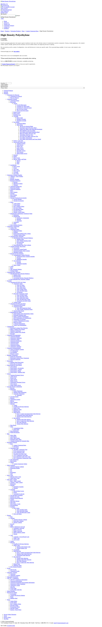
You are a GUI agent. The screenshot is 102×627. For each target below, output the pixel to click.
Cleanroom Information (16, 581)
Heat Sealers (13, 461)
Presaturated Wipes (15, 607)
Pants (18, 163)
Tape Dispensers (14, 459)
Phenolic (19, 219)
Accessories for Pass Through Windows (23, 278)
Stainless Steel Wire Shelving (24, 559)
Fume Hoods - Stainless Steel (17, 372)
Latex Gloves (20, 147)
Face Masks (16, 122)
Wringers (15, 185)
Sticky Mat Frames (15, 438)
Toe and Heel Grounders (16, 495)
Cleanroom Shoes (14, 100)
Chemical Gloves (21, 143)
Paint (11, 268)
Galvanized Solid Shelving (23, 555)
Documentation (14, 505)
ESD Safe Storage (14, 501)
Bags (23, 31)
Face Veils (16, 173)
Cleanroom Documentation (14, 335)
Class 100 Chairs (21, 286)
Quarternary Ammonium (23, 218)
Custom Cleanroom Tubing (20, 464)
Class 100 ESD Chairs (22, 296)
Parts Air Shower (14, 97)
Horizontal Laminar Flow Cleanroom (19, 358)
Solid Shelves (16, 412)
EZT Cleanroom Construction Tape (22, 458)
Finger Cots (19, 146)
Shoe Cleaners (13, 192)
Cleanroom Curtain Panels (20, 249)
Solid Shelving (17, 551)
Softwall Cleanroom (15, 359)
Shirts (18, 162)
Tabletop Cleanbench (15, 331)
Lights (11, 266)
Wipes (11, 202)
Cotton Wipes (16, 203)
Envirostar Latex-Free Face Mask (28, 127)
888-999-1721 (4, 4)
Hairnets (15, 155)
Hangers (12, 398)
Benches (12, 388)
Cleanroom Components (13, 226)
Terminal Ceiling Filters (19, 235)
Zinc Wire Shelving (21, 422)
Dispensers (13, 389)
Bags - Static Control (15, 481)
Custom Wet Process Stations (17, 595)
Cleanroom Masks (21, 123)
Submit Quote (4, 12)
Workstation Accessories (19, 319)
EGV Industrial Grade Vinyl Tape (21, 456)
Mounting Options (18, 252)
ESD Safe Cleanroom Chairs (20, 293)
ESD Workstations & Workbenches (22, 318)
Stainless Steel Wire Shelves (24, 419)
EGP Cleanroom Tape (18, 452)
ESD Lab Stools (17, 514)
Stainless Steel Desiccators (17, 362)
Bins (11, 516)
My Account (11, 7)
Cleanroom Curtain (15, 585)
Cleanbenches (10, 326)
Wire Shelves (16, 418)
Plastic (11, 597)
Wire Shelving (17, 556)
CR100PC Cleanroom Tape (20, 449)
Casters (15, 405)
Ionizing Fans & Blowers (16, 498)
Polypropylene (20, 242)
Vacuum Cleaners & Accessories (18, 198)
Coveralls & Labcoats (18, 494)
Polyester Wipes (17, 208)
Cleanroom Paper (14, 342)
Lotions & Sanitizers (15, 189)
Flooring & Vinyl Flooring (17, 253)
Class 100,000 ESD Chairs (23, 299)
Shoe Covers (16, 157)
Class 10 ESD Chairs (22, 295)
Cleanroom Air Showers (13, 95)
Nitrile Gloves (20, 149)
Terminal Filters (14, 270)
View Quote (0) (5, 11)
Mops (11, 190)
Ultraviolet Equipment (12, 577)
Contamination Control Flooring (21, 255)
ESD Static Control (12, 479)
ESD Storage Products (16, 566)
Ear (11, 469)
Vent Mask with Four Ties (26, 135)
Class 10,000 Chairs (22, 289)
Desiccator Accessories (16, 363)
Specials (6, 92)
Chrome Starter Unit (22, 548)
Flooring (19, 258)
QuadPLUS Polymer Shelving (21, 406)
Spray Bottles (13, 195)
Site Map (6, 618)
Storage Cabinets (17, 522)
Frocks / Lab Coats (18, 140)
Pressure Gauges (14, 353)
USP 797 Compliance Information (18, 579)
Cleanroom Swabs (14, 571)
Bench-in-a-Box (17, 322)
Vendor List (7, 24)
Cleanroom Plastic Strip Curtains (21, 250)
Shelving (12, 403)
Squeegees (13, 196)
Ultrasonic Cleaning (12, 572)
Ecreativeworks (11, 625)
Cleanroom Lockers (15, 399)
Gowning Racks (14, 396)
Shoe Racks (13, 425)
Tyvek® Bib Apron (21, 105)
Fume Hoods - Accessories (17, 368)
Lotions (12, 499)
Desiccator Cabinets (18, 521)
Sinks (11, 426)
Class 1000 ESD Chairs (23, 298)
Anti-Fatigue (13, 436)
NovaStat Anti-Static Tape (20, 454)
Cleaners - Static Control (16, 482)
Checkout (9, 9)
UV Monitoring (14, 351)
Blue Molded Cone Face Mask (27, 130)
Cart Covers (16, 539)
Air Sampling (13, 352)
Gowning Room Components (14, 386)
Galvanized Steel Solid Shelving (25, 415)
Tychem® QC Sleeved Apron (24, 107)
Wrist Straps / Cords (15, 504)
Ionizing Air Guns (14, 496)
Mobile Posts (16, 411)
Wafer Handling (11, 591)
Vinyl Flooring (17, 260)
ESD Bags (16, 446)
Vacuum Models (17, 199)
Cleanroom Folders (15, 345)
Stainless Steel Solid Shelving (24, 416)
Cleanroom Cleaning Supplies (14, 175)
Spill (11, 474)
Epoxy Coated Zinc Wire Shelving (25, 421)
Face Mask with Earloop (26, 137)
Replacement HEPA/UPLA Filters (22, 233)
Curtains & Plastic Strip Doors (17, 246)
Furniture (9, 280)
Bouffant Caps (17, 115)
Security (12, 524)
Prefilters (15, 232)
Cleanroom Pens (14, 343)
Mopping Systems (17, 183)
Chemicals (16, 222)
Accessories (20, 243)
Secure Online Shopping (10, 614)
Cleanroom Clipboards (16, 338)
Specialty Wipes (17, 210)
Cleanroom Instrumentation (14, 348)
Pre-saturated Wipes (18, 209)
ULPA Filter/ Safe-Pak (16, 589)
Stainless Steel (20, 239)
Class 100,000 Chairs (22, 290)
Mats (8, 433)
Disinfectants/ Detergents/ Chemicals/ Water (21, 213)
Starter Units (16, 408)
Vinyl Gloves (20, 152)
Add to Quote (4, 84)
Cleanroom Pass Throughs (17, 236)
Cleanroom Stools (17, 306)
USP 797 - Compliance (13, 578)
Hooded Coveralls (21, 119)
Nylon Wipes (16, 205)
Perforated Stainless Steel (19, 315)
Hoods (15, 156)
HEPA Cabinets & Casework (17, 526)
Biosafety (12, 333)
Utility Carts (16, 538)
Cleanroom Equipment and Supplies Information (22, 582)
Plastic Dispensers (17, 391)
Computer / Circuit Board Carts (21, 536)
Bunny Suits (20, 117)
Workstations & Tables (16, 312)
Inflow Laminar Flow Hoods (17, 329)
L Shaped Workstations (19, 323)
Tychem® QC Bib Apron (23, 106)
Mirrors (12, 401)
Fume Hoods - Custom (16, 369)
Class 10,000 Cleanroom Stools (24, 309)
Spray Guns (10, 475)
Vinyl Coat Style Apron (22, 110)
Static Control (16, 265)
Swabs (8, 568)
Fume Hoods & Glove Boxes (14, 365)
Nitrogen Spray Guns (15, 476)
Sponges (12, 193)
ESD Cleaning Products (16, 225)
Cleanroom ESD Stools (19, 305)
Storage (9, 515)
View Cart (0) (4, 8)
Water (14, 223)
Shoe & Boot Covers (18, 491)
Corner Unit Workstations (19, 325)
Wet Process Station (12, 592)
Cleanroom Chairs (18, 283)
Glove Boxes (13, 366)
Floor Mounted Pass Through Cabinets (20, 279)
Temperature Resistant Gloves (17, 382)
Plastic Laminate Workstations (21, 316)
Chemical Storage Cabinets (17, 466)
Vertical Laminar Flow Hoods (17, 332)
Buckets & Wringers (15, 180)
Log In (7, 5)
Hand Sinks (16, 429)
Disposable (13, 102)
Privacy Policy (7, 617)
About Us (6, 22)
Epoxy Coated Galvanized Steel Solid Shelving (28, 413)
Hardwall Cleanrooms (15, 356)
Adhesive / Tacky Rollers (16, 176)
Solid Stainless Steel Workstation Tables (23, 313)
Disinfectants (16, 216)
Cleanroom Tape (14, 448)
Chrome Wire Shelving (22, 423)
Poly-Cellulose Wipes (18, 206)
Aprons (15, 103)
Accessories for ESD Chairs (24, 301)
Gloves (9, 373)
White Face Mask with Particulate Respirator (31, 129)
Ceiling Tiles (13, 228)
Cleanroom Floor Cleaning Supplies (26, 256)
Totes (11, 525)
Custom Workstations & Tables (21, 321)
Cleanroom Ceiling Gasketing (17, 584)
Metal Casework (17, 529)
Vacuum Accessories (18, 200)
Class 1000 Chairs (21, 288)
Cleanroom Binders (15, 336)
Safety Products (11, 465)
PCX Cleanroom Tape (19, 451)
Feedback (6, 28)
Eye (11, 471)
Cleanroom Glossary (9, 25)
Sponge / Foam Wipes (18, 212)
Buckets (15, 182)
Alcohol (12, 178)
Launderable (13, 165)
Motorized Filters (17, 230)
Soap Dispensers (14, 431)
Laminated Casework (18, 528)
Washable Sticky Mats (15, 439)
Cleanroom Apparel (12, 99)
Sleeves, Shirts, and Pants (19, 159)
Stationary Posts (17, 409)
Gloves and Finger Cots (19, 142)
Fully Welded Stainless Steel (24, 240)
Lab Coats (16, 169)
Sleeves (18, 160)
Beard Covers (16, 112)
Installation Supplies (22, 259)
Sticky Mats (13, 435)
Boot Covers (16, 113)
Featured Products (8, 90)
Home (5, 21)
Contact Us (6, 27)
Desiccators (10, 361)
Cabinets (12, 518)
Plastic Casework (17, 531)
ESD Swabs (13, 569)
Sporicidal (19, 220)
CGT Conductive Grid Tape (20, 455)
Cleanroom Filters (14, 229)
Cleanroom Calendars (15, 346)
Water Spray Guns (14, 478)
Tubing (12, 462)
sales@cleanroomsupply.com (61, 623)
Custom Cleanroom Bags (32, 31)
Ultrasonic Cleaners (15, 575)
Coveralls (15, 116)
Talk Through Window (16, 269)
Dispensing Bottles (15, 188)
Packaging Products (16, 31)
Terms (5, 616)
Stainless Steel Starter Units (23, 546)
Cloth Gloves (20, 145)
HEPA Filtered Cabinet (19, 532)
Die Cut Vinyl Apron (22, 109)
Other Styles (20, 125)
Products (7, 31)
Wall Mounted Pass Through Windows (23, 238)
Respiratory (13, 472)
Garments (12, 489)
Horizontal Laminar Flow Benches (19, 328)
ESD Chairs (16, 508)
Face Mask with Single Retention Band (30, 132)
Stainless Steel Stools (18, 311)
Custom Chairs (17, 302)
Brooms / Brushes (14, 179)
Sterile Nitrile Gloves (22, 153)
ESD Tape (12, 502)
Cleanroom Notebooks (16, 341)
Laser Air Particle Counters (17, 349)
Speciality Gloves (21, 150)
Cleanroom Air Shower (16, 96)
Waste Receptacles (15, 432)
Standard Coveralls (21, 120)
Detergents (16, 215)
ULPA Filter (13, 588)
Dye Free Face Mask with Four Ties (29, 136)
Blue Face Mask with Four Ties (28, 133)
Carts (11, 535)
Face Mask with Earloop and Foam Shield (30, 139)
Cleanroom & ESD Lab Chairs (18, 282)
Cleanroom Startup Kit (16, 186)
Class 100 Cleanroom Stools (24, 308)
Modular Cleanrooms (12, 355)
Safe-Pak (12, 587)
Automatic (19, 395)
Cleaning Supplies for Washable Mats (19, 441)
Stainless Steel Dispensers (19, 392)
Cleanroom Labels (14, 339)
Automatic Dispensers (18, 393)
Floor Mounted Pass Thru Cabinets (22, 245)
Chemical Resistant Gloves (17, 375)
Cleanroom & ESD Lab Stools (18, 303)
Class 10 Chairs (20, 285)
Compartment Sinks (18, 428)
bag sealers (16, 51)
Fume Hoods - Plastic (15, 371)
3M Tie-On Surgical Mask (26, 126)
